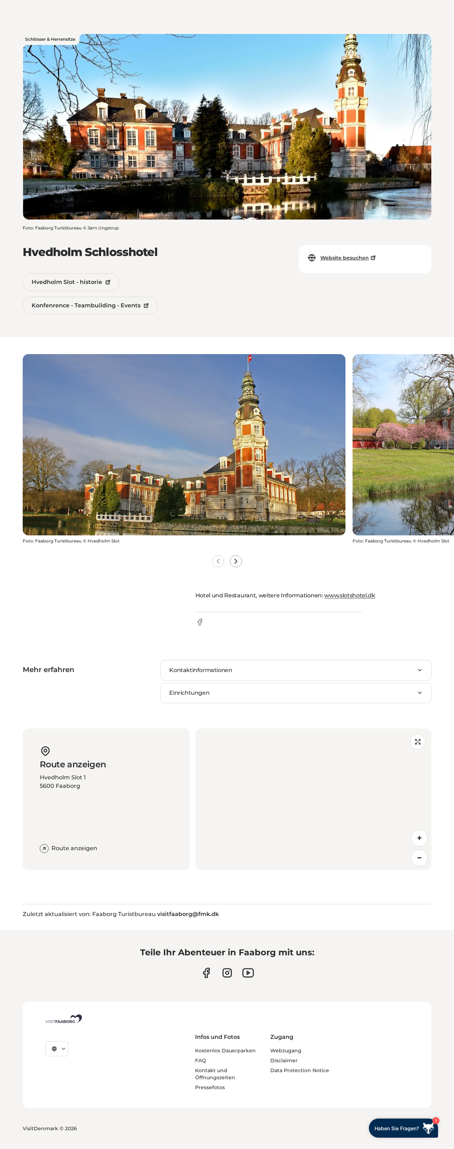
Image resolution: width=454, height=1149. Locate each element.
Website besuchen (344, 258)
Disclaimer (284, 1060)
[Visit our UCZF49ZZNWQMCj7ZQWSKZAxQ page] (248, 973)
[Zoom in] (419, 838)
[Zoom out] (419, 857)
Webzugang (285, 1050)
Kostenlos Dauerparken (225, 1050)
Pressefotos (210, 1087)
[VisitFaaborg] (63, 1018)
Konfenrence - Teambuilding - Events (86, 305)
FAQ (200, 1060)
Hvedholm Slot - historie (67, 282)
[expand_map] (418, 742)
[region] (313, 799)
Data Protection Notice (299, 1070)
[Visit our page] (206, 973)
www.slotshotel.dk (349, 595)
